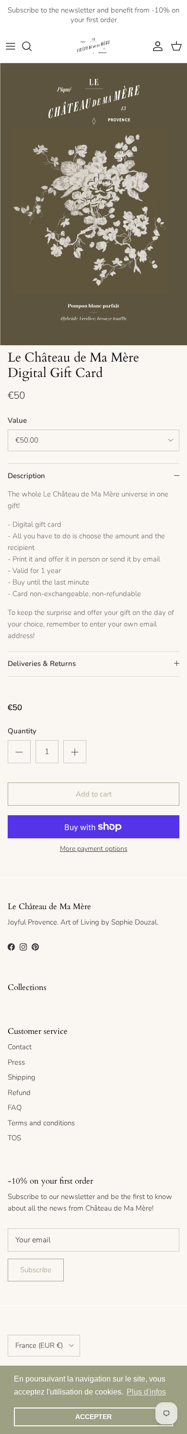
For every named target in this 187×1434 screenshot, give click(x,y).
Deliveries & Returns (42, 663)
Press (16, 1062)
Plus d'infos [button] (146, 1392)
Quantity (22, 731)
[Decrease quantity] (19, 751)
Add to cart (94, 794)
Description (26, 476)
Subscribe (35, 1270)
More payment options (94, 849)
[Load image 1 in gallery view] (93, 204)
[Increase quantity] (74, 751)
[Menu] (10, 46)
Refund (19, 1092)
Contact (20, 1047)
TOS (14, 1138)
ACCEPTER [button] (93, 1417)
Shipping (21, 1077)
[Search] (31, 46)
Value (17, 420)
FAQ (15, 1107)
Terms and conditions (41, 1123)
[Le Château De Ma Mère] (93, 46)
